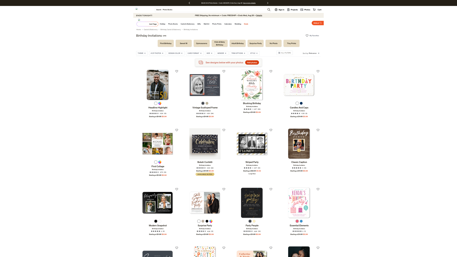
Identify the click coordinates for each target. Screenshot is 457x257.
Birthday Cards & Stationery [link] (170, 29)
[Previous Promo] (190, 3)
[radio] (155, 103)
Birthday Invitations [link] (191, 29)
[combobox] (211, 9)
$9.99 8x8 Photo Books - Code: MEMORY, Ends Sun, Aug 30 (221, 3)
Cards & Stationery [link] (151, 29)
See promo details (249, 3)
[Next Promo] (267, 3)
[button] (269, 9)
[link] (166, 43)
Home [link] (138, 29)
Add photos (252, 62)
